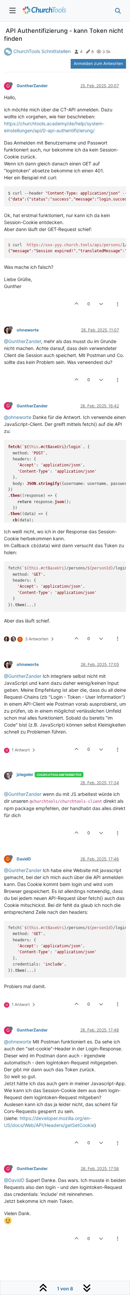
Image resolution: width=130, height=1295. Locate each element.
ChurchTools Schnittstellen (42, 51)
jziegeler (25, 774)
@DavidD (14, 1180)
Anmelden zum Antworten (98, 63)
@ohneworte (17, 417)
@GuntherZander (22, 341)
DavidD (24, 858)
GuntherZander (32, 85)
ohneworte (28, 329)
